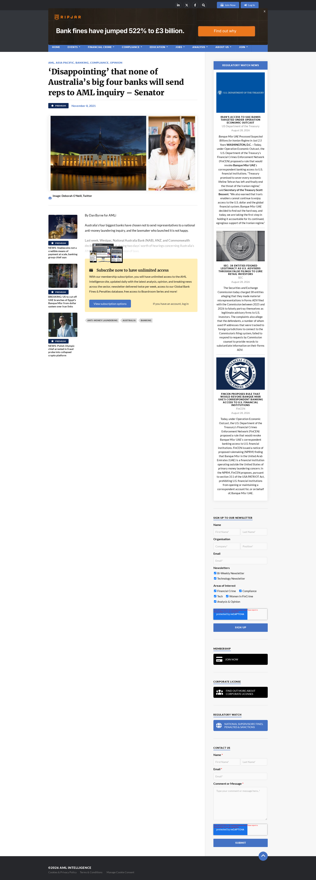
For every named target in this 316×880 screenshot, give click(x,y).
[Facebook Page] (195, 5)
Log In (251, 5)
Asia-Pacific (65, 62)
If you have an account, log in (171, 303)
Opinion (116, 62)
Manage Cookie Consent (120, 872)
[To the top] (263, 856)
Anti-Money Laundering (102, 320)
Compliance (99, 62)
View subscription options (110, 303)
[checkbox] (240, 576)
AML (51, 62)
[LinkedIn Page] (178, 5)
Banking (82, 62)
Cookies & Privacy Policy (62, 872)
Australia (129, 320)
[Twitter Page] (186, 5)
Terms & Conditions (91, 872)
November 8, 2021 (84, 105)
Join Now (230, 5)
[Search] (203, 5)
